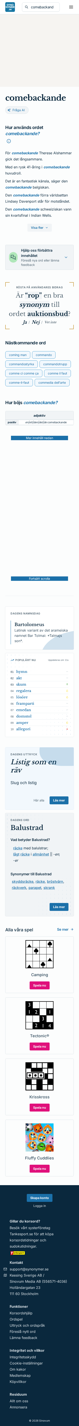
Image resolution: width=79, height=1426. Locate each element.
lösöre (22, 697)
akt (19, 678)
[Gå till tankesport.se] (39, 1252)
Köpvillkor (18, 1381)
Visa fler (37, 227)
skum (21, 684)
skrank (49, 887)
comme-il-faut (19, 382)
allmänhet (41, 854)
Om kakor (18, 1369)
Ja (25, 322)
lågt (16, 854)
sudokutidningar (23, 1246)
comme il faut (57, 373)
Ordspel (16, 1319)
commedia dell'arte (52, 382)
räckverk (19, 887)
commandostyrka (21, 364)
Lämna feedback (23, 1337)
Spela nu (39, 985)
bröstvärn (55, 881)
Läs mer (59, 800)
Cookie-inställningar (26, 1363)
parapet (35, 887)
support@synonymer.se (29, 1269)
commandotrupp (55, 364)
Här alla (39, 800)
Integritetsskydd (23, 1357)
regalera (23, 690)
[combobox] (44, 7)
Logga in (39, 1206)
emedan (23, 710)
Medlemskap (20, 1375)
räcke (17, 848)
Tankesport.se (21, 1234)
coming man (18, 355)
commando (44, 355)
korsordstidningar (24, 1240)
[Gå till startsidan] (10, 7)
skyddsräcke (22, 881)
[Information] (8, 141)
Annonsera (18, 1407)
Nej (36, 322)
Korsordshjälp (21, 1313)
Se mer (62, 929)
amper (22, 722)
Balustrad (27, 828)
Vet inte (50, 322)
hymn (21, 671)
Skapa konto (39, 1198)
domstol (24, 716)
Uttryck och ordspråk (27, 1325)
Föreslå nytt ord (23, 1331)
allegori (23, 729)
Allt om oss (19, 1401)
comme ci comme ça (24, 373)
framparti (25, 703)
